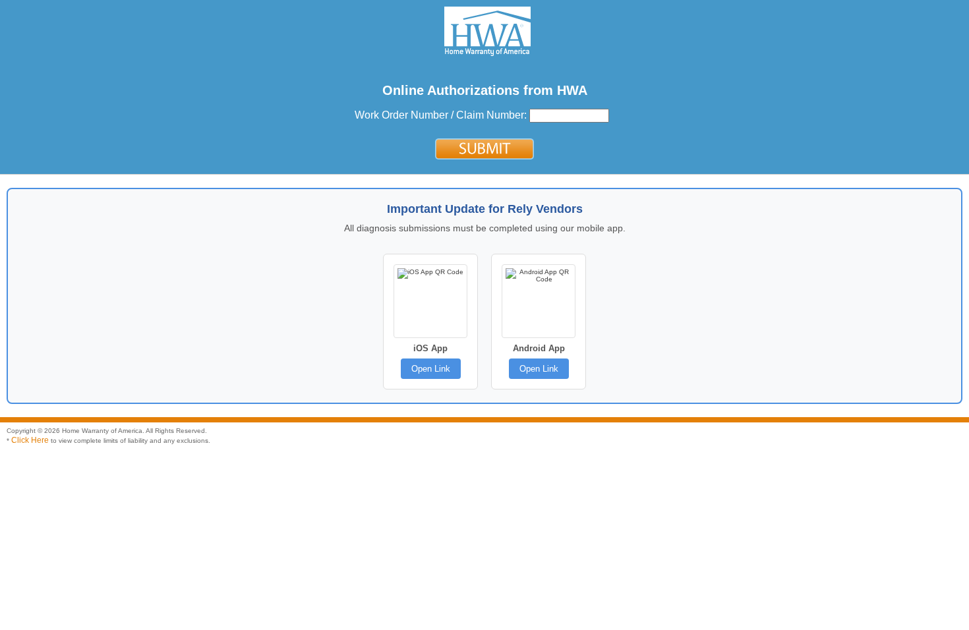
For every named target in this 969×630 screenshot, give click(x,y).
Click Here (30, 440)
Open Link (430, 369)
